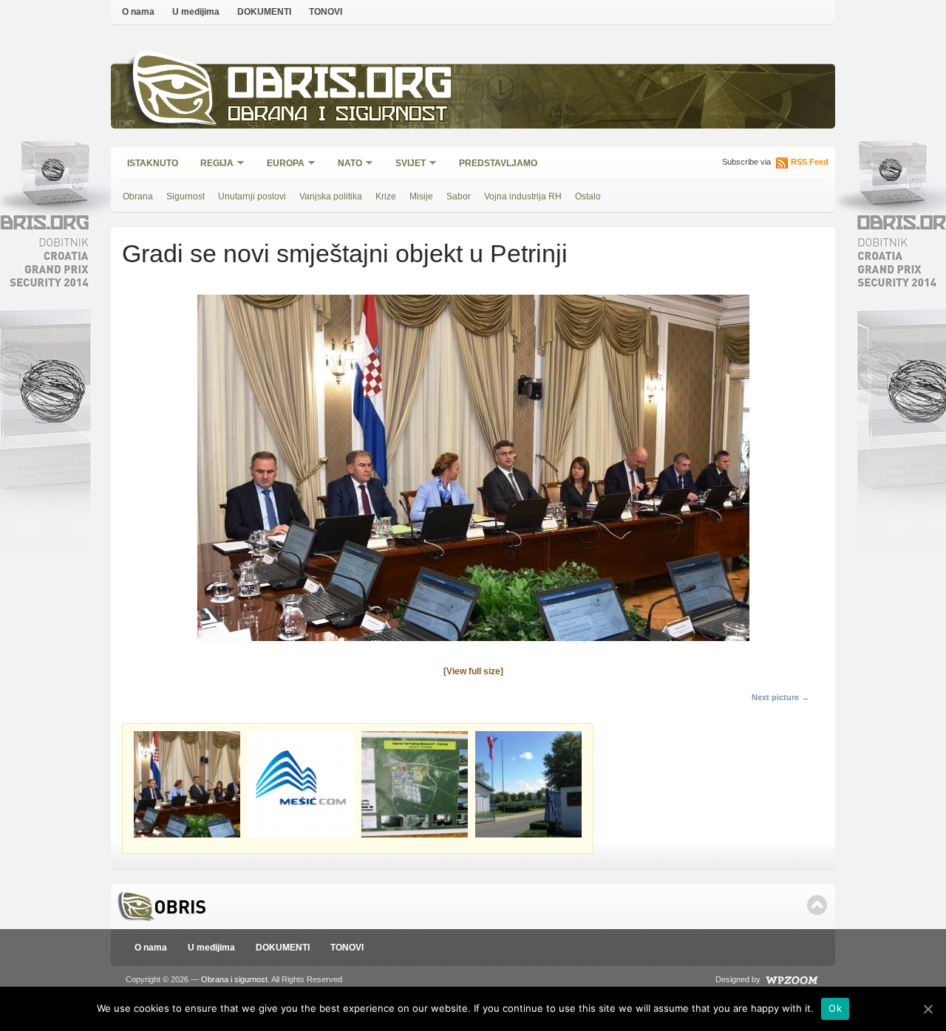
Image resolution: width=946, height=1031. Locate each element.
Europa (280, 164)
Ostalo (588, 196)
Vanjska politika (330, 196)
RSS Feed (809, 161)
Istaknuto (152, 163)
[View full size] (473, 671)
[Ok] (927, 1008)
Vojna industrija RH (523, 196)
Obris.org (340, 86)
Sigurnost (185, 196)
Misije (421, 196)
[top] (817, 905)
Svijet (406, 164)
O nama (138, 12)
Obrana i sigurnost (337, 115)
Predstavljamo (498, 163)
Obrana (138, 196)
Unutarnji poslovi (252, 196)
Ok (835, 1008)
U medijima (196, 12)
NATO (345, 164)
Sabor (458, 196)
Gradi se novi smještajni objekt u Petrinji (345, 253)
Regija (212, 164)
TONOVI (325, 12)
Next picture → (780, 697)
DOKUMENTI (264, 12)
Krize (385, 196)
